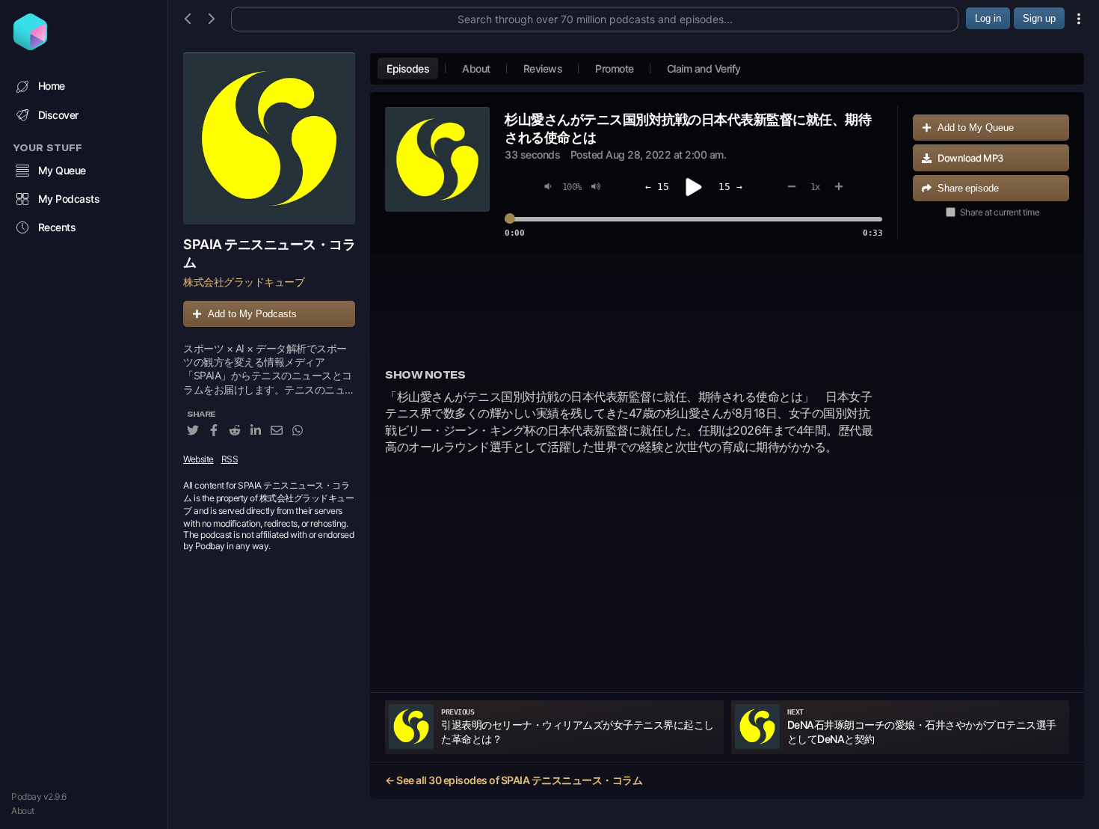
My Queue (62, 170)
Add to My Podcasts (252, 313)
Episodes (408, 68)
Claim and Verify (704, 68)
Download (970, 158)
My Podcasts (69, 198)
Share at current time (1000, 212)
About (22, 810)
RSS (229, 459)
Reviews (543, 68)
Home (51, 85)
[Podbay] (30, 45)
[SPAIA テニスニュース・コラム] (269, 138)
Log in (988, 18)
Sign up (1039, 18)
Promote (614, 68)
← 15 (657, 186)
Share (968, 188)
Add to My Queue (976, 127)
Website (198, 459)
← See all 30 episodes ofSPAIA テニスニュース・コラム (513, 780)
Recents (57, 227)
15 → (730, 186)
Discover (58, 114)
